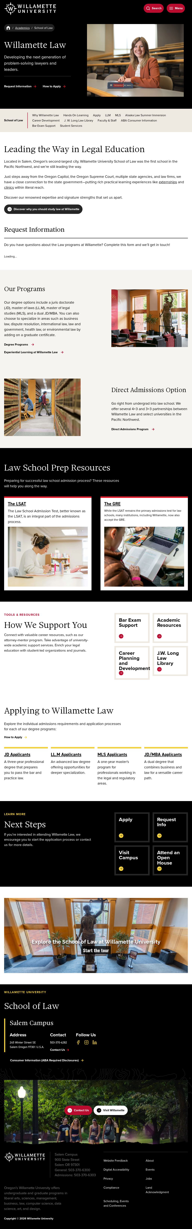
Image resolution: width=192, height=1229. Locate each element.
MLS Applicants (112, 754)
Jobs (149, 1178)
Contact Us (81, 1110)
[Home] (8, 28)
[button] (96, 935)
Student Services (71, 126)
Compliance (111, 1187)
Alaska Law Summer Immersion (145, 115)
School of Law (13, 120)
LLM (108, 115)
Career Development (46, 120)
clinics (9, 187)
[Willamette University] (30, 8)
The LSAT (17, 504)
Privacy (108, 1178)
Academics (22, 28)
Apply (97, 115)
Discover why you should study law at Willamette (46, 209)
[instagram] (86, 1042)
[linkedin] (94, 1042)
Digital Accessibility (116, 1169)
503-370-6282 (58, 1042)
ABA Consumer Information (139, 120)
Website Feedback (116, 1160)
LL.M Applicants (66, 754)
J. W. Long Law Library (78, 120)
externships (168, 181)
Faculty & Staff (107, 120)
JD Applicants (17, 754)
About (150, 1160)
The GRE (112, 504)
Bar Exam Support (44, 126)
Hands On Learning (75, 115)
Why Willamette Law (45, 115)
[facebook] (78, 1042)
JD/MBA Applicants (163, 754)
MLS (118, 115)
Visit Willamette (113, 1110)
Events (150, 1169)
